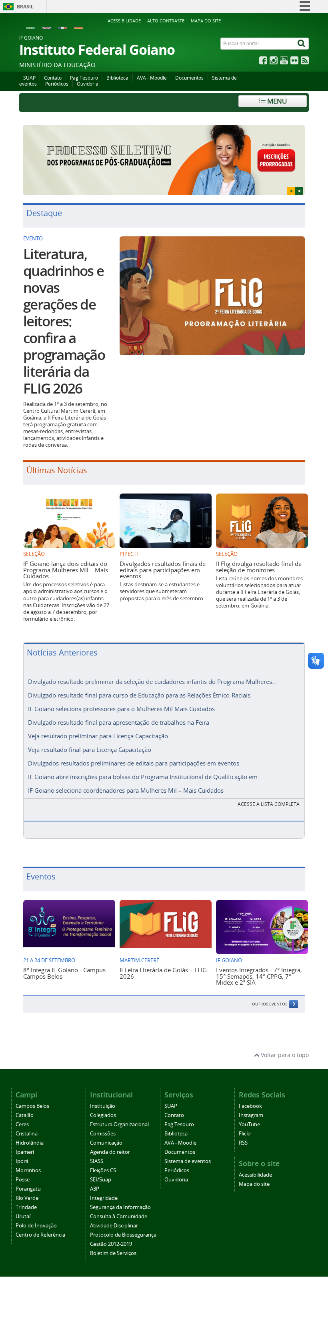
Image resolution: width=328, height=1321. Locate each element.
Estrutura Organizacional (119, 1124)
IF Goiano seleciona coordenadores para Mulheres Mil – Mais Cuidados (126, 790)
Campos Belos (32, 1106)
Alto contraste (165, 21)
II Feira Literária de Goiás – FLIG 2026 (163, 973)
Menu (276, 101)
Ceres (22, 1124)
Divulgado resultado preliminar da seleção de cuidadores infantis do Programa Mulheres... (152, 681)
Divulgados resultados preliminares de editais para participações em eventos (133, 763)
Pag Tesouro (84, 77)
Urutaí (23, 1216)
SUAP (29, 77)
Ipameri (25, 1152)
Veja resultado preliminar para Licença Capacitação (98, 736)
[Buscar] (302, 44)
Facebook (250, 1106)
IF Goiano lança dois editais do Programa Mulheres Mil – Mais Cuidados (65, 570)
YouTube (249, 1124)
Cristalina (27, 1133)
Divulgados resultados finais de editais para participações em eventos (163, 570)
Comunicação (106, 1142)
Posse (23, 1179)
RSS (243, 1142)
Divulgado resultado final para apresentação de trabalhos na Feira (118, 722)
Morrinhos (28, 1170)
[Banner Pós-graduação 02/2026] (164, 160)
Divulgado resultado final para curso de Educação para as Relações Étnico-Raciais (139, 695)
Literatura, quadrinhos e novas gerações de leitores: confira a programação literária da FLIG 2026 (64, 321)
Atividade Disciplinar (114, 1225)
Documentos (189, 77)
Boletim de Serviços (113, 1253)
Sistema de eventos (187, 1161)
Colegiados (103, 1115)
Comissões (103, 1133)
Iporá (22, 1161)
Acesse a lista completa (269, 804)
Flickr (245, 1133)
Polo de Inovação (36, 1225)
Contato (53, 77)
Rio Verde (27, 1198)
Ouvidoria (87, 83)
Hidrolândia (30, 1142)
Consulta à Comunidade (118, 1216)
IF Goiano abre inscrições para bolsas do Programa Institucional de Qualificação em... (145, 777)
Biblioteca (117, 77)
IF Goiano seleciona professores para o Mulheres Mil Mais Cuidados (121, 709)
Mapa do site (206, 21)
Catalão (25, 1115)
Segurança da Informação (120, 1207)
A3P (94, 1188)
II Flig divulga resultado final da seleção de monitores (259, 567)
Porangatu (28, 1188)
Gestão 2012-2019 (111, 1244)
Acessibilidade (124, 21)
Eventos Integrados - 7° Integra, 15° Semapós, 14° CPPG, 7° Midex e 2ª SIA (259, 976)
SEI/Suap (100, 1179)
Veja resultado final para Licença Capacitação (89, 749)
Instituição (102, 1106)
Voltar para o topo (284, 1055)
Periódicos (56, 83)
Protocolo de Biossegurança (123, 1234)
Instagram (251, 1115)
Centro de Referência (40, 1234)
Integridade (104, 1198)
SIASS (96, 1161)
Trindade (26, 1207)
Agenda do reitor (110, 1152)
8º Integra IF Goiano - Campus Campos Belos (64, 973)
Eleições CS (103, 1170)
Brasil (25, 6)
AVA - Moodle (152, 77)
